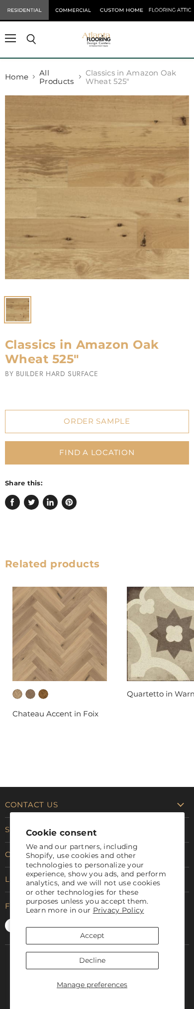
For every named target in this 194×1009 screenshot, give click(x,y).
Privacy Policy (118, 910)
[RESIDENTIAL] (24, 10)
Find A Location (96, 452)
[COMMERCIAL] (73, 10)
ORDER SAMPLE (97, 421)
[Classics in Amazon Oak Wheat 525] (97, 192)
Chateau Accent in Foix (55, 713)
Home (16, 77)
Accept (92, 935)
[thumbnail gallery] (17, 309)
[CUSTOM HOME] (121, 10)
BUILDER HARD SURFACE (57, 374)
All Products (56, 77)
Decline (92, 960)
